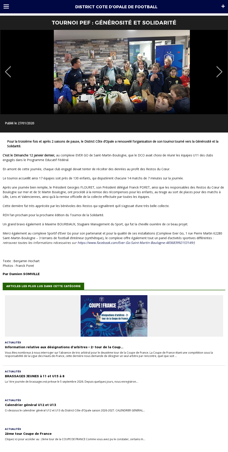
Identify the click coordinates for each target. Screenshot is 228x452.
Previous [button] (8, 68)
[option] (114, 72)
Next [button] (219, 68)
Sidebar (223, 6)
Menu (6, 6)
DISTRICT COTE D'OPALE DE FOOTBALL (116, 6)
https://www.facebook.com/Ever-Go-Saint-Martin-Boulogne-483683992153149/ (135, 243)
